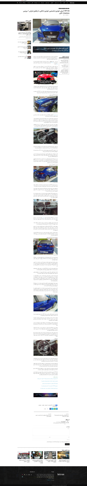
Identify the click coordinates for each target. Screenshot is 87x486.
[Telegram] (25, 0)
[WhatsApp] (55, 409)
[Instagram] (26, 0)
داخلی (66, 8)
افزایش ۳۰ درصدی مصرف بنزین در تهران (22, 57)
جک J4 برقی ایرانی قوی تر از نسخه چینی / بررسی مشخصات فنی (43, 416)
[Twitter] (24, 0)
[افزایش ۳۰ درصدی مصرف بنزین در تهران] (29, 57)
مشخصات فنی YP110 (55, 406)
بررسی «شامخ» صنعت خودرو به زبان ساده (64, 66)
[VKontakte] (22, 0)
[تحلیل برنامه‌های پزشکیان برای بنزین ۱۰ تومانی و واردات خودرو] (29, 52)
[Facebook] (50, 409)
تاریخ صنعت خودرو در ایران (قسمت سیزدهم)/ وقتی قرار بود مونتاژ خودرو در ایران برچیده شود (64, 71)
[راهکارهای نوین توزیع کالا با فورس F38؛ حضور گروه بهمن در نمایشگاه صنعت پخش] (24, 26)
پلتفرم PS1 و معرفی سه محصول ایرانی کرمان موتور (50, 383)
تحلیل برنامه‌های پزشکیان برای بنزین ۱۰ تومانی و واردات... (22, 52)
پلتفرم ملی (43, 405)
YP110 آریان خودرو (50, 405)
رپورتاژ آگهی (29, 31)
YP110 (52, 62)
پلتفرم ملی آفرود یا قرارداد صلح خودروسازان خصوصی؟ (49, 381)
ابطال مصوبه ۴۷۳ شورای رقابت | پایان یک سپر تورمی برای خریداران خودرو (64, 61)
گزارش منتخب (63, 8)
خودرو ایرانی (40, 405)
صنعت (67, 68)
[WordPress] (21, 0)
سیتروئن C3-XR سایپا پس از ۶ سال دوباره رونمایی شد (49, 385)
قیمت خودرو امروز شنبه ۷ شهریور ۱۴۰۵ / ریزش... (22, 47)
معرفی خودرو (60, 8)
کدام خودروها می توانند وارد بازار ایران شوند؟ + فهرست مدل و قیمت (47, 378)
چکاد (57, 64)
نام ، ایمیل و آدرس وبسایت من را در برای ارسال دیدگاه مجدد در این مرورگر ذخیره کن (57, 441)
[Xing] (22, 477)
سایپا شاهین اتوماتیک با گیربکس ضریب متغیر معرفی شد (49, 388)
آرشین (43, 217)
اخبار (68, 8)
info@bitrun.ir (49, 480)
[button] (17, 3)
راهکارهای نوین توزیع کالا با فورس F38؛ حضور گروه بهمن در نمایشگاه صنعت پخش (24, 34)
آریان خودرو (56, 114)
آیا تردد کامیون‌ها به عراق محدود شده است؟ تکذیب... (22, 42)
